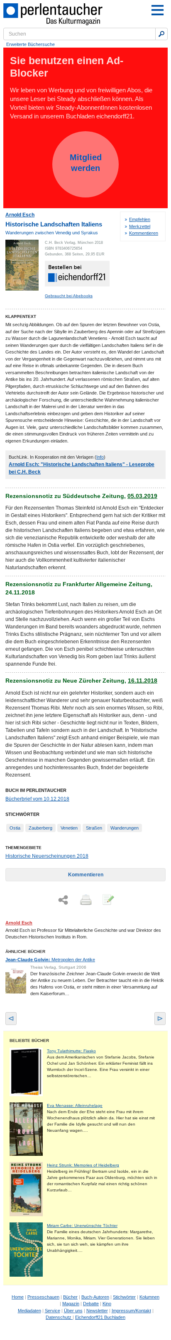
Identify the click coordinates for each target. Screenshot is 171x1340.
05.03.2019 (142, 496)
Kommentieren (143, 233)
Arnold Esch (19, 215)
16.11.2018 (142, 680)
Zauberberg (40, 827)
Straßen (94, 827)
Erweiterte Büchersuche (30, 44)
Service (52, 1310)
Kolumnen (149, 1296)
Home (18, 1296)
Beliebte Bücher (29, 1040)
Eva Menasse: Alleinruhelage (75, 1105)
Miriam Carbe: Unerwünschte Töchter (82, 1225)
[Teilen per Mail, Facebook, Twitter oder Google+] (63, 900)
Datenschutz (59, 1317)
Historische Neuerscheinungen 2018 (46, 856)
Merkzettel (139, 226)
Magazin (70, 1303)
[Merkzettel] (107, 900)
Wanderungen (124, 827)
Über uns (73, 1310)
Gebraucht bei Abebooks (69, 296)
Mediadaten (29, 1310)
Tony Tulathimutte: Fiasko (71, 1051)
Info (100, 457)
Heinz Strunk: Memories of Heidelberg (83, 1165)
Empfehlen (139, 219)
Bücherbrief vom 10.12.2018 (37, 799)
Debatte (91, 1303)
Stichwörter (124, 1296)
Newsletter (97, 1310)
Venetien (69, 827)
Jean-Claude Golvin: (50, 959)
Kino (107, 1303)
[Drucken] (85, 900)
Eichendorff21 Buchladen (100, 1317)
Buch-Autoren (95, 1296)
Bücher (70, 1296)
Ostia (15, 827)
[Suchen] (161, 34)
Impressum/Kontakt (131, 1310)
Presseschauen (43, 1296)
